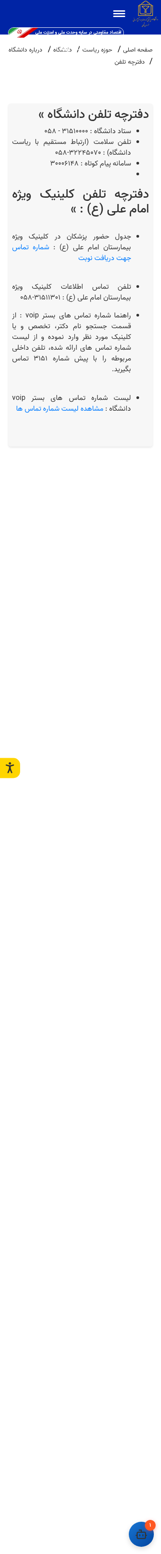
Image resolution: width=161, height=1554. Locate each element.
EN (53, 48)
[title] (119, 14)
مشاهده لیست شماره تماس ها (59, 409)
